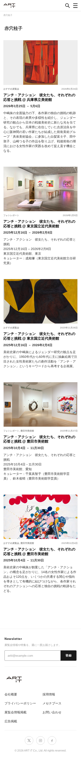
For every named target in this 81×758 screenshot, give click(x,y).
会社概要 (10, 694)
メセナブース (52, 703)
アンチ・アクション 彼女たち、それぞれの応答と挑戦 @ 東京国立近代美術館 (39, 223)
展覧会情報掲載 (15, 712)
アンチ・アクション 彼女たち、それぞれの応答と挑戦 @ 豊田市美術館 (39, 439)
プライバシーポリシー (20, 703)
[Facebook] (52, 740)
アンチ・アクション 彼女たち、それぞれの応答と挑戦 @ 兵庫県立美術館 (39, 97)
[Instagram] (40, 740)
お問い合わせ (52, 712)
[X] (29, 740)
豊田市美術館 (27, 431)
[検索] (67, 5)
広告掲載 (10, 721)
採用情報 (49, 694)
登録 (68, 655)
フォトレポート (11, 215)
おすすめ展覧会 (11, 89)
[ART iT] (40, 679)
